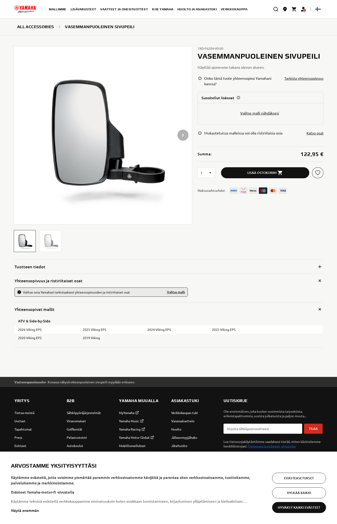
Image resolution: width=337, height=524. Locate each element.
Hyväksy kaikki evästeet (299, 507)
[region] (168, 488)
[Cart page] (294, 9)
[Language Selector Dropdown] (318, 9)
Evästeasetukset (299, 478)
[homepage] (25, 9)
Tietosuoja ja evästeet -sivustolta (272, 446)
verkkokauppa (234, 9)
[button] (25, 241)
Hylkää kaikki (299, 493)
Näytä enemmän (25, 510)
